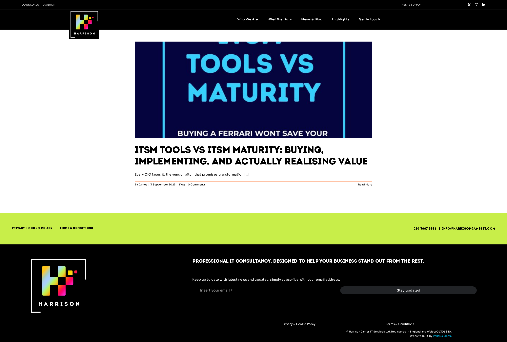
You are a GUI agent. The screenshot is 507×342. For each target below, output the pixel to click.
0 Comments (197, 184)
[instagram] (476, 4)
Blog (181, 184)
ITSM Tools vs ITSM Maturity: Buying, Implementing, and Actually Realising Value (251, 155)
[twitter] (469, 4)
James (143, 184)
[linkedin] (483, 4)
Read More (365, 184)
